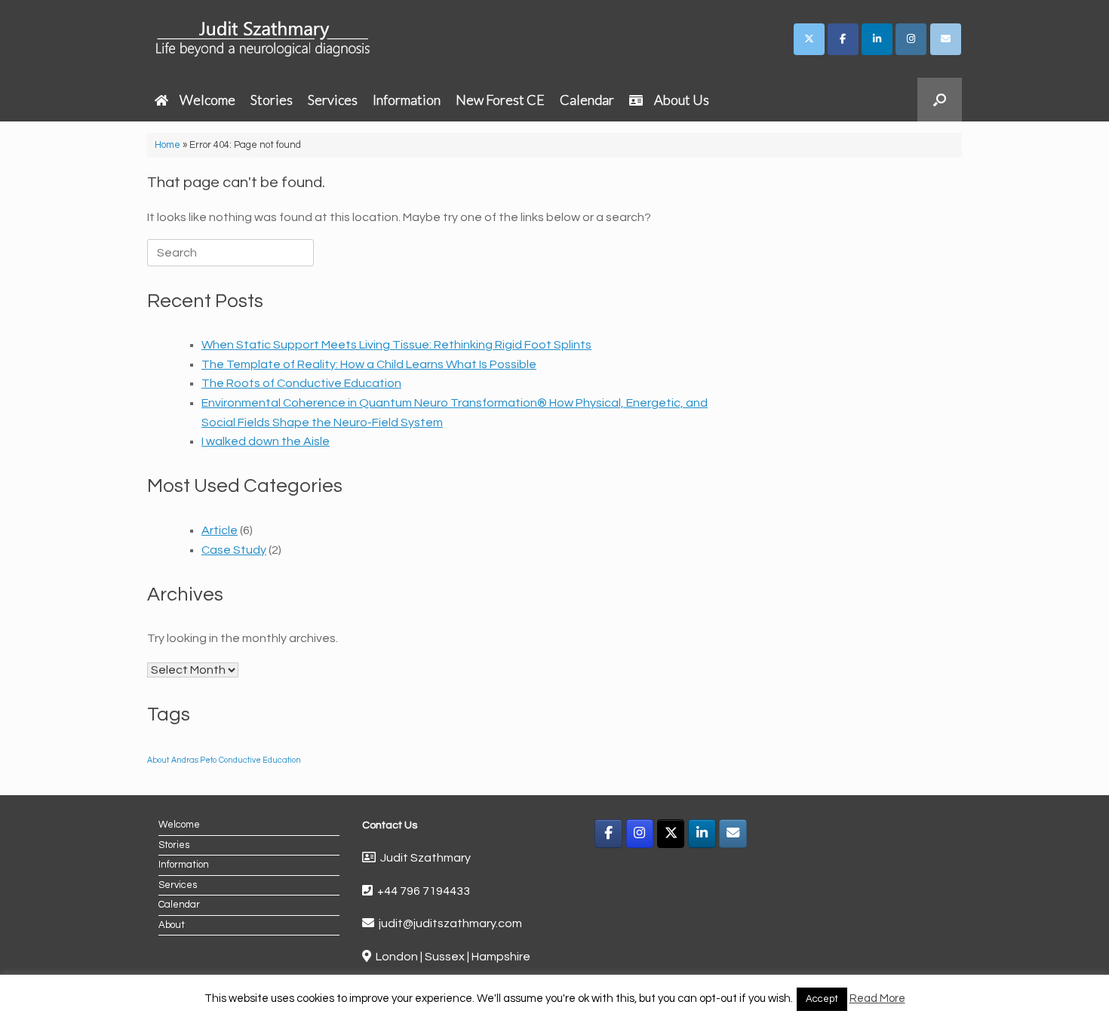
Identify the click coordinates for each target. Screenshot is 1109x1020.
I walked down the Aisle (265, 441)
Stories (271, 99)
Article (219, 530)
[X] (671, 834)
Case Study (233, 550)
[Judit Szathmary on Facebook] (843, 39)
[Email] (733, 834)
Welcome (207, 99)
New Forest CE (500, 99)
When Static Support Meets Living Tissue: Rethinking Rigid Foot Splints (396, 345)
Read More (877, 998)
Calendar (587, 99)
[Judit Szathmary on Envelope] (945, 39)
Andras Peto (194, 760)
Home (167, 145)
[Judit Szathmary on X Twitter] (809, 39)
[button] (939, 99)
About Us (681, 99)
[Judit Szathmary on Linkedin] (877, 39)
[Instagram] (640, 834)
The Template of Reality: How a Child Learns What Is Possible (368, 364)
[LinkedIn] (702, 834)
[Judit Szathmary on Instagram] (910, 39)
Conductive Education (260, 760)
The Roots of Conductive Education (301, 383)
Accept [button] (822, 999)
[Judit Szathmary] (265, 39)
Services (333, 99)
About (158, 760)
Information (407, 99)
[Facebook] (608, 834)
